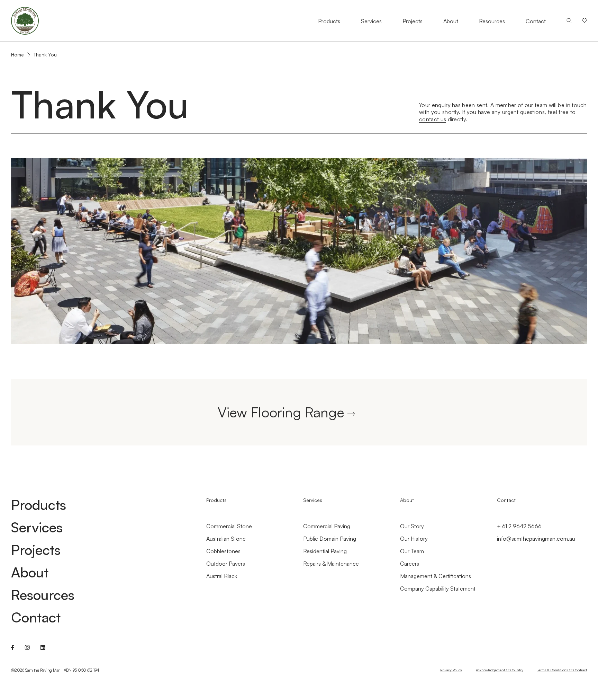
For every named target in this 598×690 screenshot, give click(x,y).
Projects (412, 21)
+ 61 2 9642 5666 (519, 526)
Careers (409, 563)
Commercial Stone (229, 526)
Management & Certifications (435, 576)
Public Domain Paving (329, 538)
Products (329, 21)
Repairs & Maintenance (331, 563)
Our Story (412, 526)
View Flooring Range (281, 412)
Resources (492, 21)
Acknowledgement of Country (499, 670)
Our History (414, 538)
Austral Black (221, 576)
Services (371, 21)
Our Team (412, 551)
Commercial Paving (326, 526)
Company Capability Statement (437, 588)
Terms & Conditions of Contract (562, 670)
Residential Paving (325, 551)
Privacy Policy (451, 670)
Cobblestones (223, 551)
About (450, 21)
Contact (536, 21)
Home (17, 54)
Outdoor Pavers (225, 563)
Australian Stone (226, 538)
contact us (432, 119)
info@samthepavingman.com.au (536, 538)
